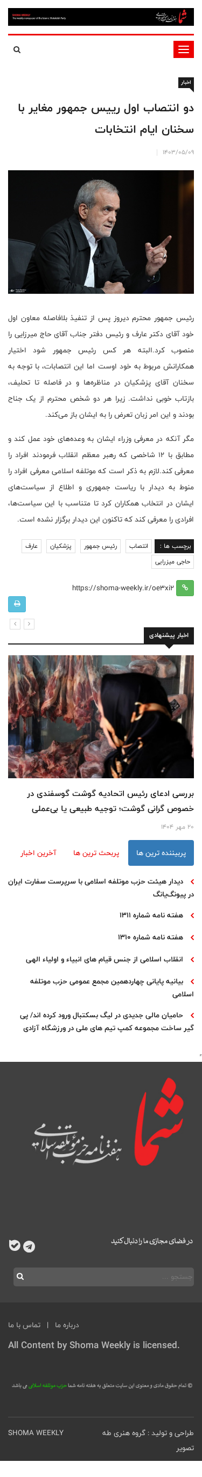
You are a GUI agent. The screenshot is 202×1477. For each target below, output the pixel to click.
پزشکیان (61, 546)
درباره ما (67, 1325)
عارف (31, 546)
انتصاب (138, 546)
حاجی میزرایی (172, 561)
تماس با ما (24, 1325)
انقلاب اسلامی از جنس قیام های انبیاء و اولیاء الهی (104, 959)
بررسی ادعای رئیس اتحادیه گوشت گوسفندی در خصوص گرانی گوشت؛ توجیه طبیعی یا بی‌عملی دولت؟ (110, 808)
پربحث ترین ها (96, 852)
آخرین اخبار (38, 852)
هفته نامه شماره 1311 (151, 915)
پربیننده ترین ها (161, 852)
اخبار (186, 82)
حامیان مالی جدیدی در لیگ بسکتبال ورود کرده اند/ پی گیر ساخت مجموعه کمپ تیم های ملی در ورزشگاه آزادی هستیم (107, 1028)
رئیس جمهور (100, 546)
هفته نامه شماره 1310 (150, 937)
